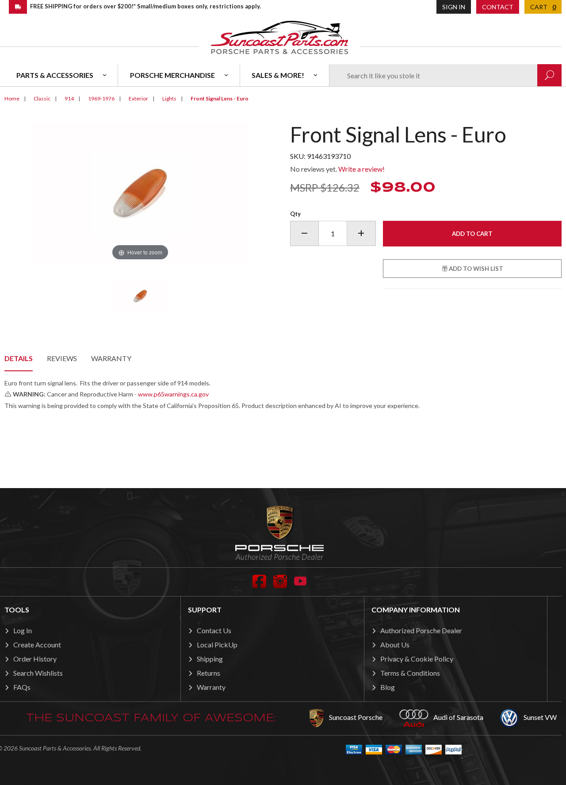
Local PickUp (217, 644)
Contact (497, 7)
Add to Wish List (475, 268)
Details (18, 358)
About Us (394, 644)
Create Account (37, 644)
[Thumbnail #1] (140, 296)
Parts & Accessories (54, 75)
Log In (22, 630)
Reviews (62, 358)
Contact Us (214, 630)
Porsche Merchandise (172, 75)
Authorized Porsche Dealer (421, 630)
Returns (208, 673)
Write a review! (361, 169)
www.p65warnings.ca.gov (173, 394)
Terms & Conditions (410, 673)
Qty (295, 213)
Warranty (111, 358)
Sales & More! (278, 75)
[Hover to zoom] (140, 192)
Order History (35, 658)
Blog (387, 687)
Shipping (210, 658)
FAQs (22, 687)
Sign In (453, 7)
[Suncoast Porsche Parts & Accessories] (279, 37)
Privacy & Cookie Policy (416, 658)
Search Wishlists (38, 673)
